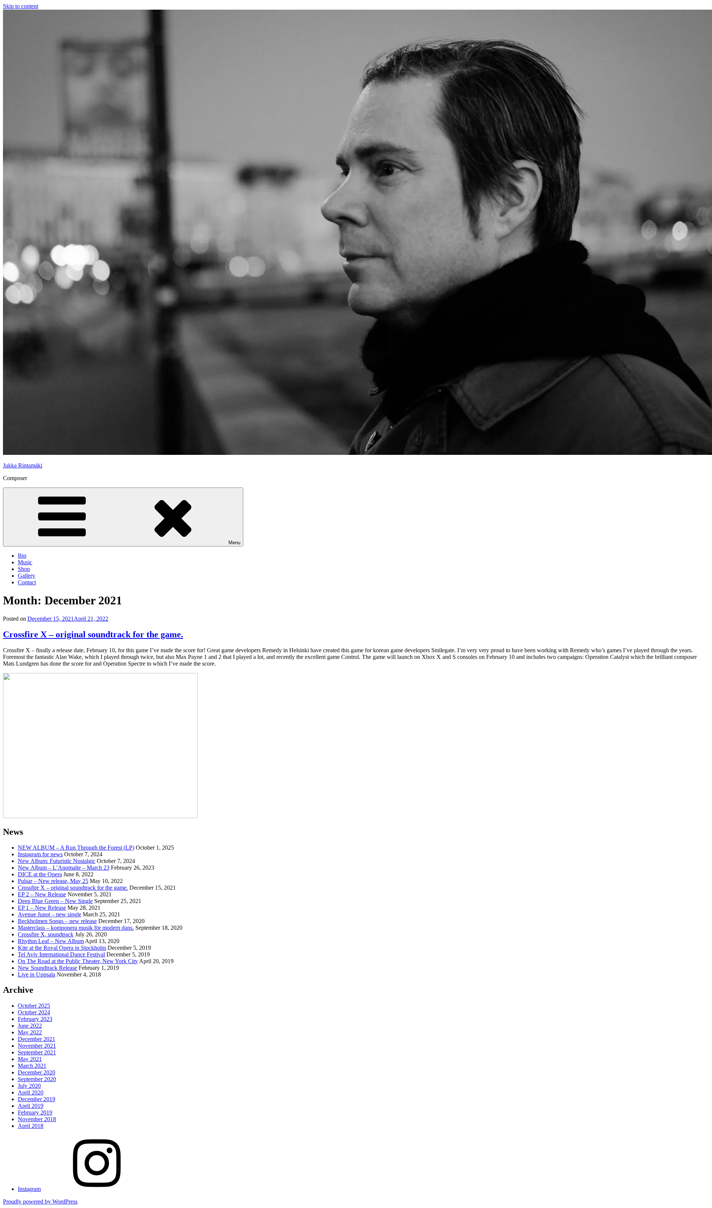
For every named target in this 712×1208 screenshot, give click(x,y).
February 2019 (35, 1112)
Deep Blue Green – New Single (55, 901)
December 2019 (36, 1099)
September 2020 (37, 1079)
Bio (22, 555)
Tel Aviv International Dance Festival (61, 954)
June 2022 (30, 1025)
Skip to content (20, 6)
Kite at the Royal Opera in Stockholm (62, 948)
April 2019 (30, 1106)
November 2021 (37, 1046)
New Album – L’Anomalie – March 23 (63, 867)
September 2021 (37, 1052)
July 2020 (29, 1086)
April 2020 (30, 1092)
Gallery (26, 575)
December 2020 (36, 1072)
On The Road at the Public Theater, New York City (78, 961)
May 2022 (30, 1032)
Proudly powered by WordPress (40, 1201)
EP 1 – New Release (42, 908)
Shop (24, 569)
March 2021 (32, 1066)
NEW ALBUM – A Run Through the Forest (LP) (76, 847)
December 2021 (36, 1039)
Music (25, 562)
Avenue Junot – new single (49, 914)
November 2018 (37, 1119)
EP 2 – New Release (42, 894)
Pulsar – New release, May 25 (53, 881)
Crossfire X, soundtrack (45, 934)
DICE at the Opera (40, 874)
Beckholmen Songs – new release (57, 921)
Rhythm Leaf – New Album (51, 941)
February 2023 (35, 1019)
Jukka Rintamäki (22, 465)
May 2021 (30, 1059)
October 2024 (34, 1012)
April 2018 (30, 1126)
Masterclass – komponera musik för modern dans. (76, 928)
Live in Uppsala (36, 974)
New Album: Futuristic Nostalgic (56, 861)
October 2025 (34, 1005)
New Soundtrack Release (47, 968)
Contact (27, 582)
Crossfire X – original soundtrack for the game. (93, 634)
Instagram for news (40, 854)
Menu (234, 542)
